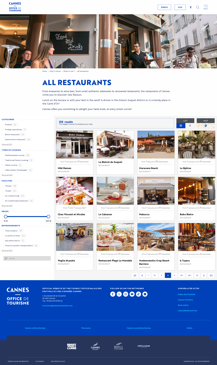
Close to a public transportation (21, 245)
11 (174, 275)
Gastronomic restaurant (17, 139)
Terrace (10, 186)
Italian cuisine (13, 165)
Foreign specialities (15, 129)
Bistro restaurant (14, 134)
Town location (13, 230)
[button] (198, 7)
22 (197, 275)
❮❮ (134, 275)
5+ (155, 275)
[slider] (5, 216)
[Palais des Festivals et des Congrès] (118, 346)
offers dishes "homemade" (18, 170)
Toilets (10, 191)
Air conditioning (14, 196)
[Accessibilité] (190, 7)
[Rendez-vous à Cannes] (71, 346)
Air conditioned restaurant (18, 201)
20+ (189, 275)
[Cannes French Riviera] (95, 346)
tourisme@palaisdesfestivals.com (57, 305)
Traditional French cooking (18, 160)
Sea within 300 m (14, 240)
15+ (181, 275)
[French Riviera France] (143, 346)
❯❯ (211, 275)
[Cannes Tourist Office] (18, 296)
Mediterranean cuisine (17, 155)
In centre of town (15, 235)
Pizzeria (10, 124)
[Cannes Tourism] (15, 7)
